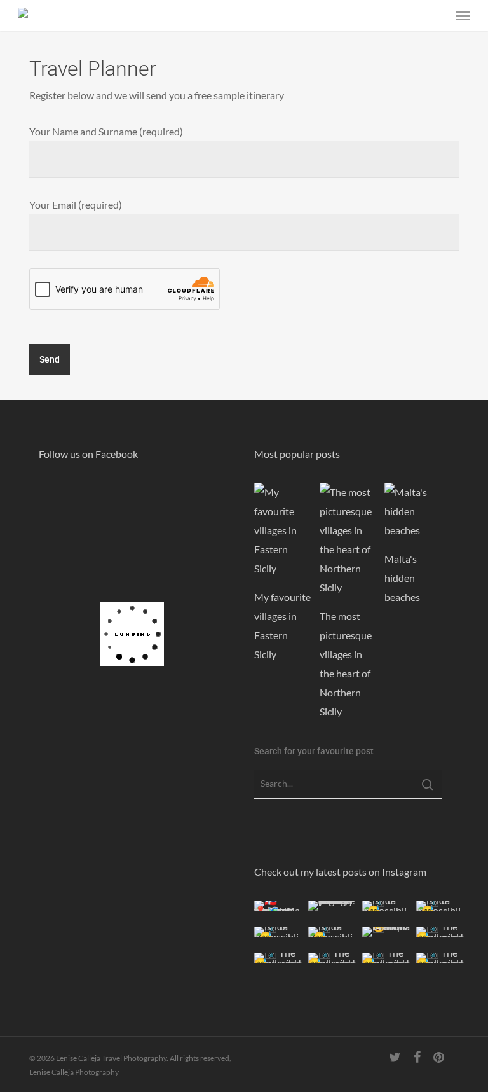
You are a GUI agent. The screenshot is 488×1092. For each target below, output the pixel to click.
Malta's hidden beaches (402, 578)
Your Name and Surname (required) (106, 131)
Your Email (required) (75, 204)
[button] (463, 15)
